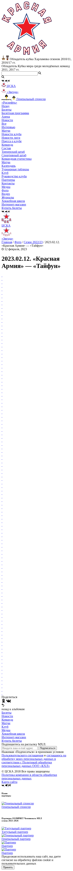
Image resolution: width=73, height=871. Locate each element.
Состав (6, 148)
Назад (5, 106)
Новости (7, 716)
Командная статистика (17, 158)
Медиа (6, 730)
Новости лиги (11, 137)
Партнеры (8, 179)
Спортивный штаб (14, 155)
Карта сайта (9, 782)
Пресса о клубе (12, 141)
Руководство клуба (14, 176)
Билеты (6, 712)
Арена (6, 116)
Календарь (9, 165)
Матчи (6, 130)
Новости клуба (11, 134)
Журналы (8, 197)
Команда (7, 719)
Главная (7, 242)
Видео (6, 194)
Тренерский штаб (13, 151)
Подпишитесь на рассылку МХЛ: (24, 744)
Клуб (5, 726)
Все (4, 123)
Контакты (8, 183)
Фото (5, 190)
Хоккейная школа (13, 733)
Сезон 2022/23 (33, 242)
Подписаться (47, 748)
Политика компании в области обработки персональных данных (29, 776)
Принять (8, 867)
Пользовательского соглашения (22, 755)
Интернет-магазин (14, 737)
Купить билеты (12, 740)
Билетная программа (15, 113)
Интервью (8, 127)
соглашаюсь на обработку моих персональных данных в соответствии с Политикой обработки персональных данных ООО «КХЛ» (34, 761)
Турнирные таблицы (15, 169)
